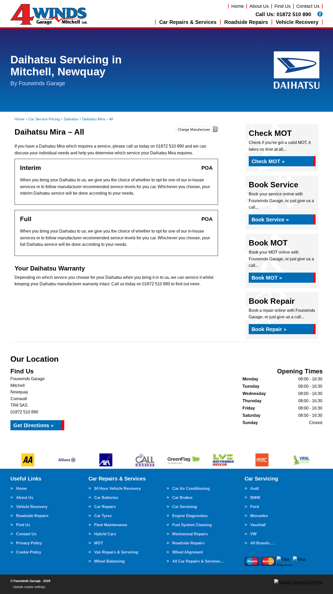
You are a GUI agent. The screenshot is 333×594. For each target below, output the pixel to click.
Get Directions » (33, 425)
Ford (254, 507)
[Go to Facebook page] (320, 14)
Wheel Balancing (109, 561)
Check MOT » (268, 161)
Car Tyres (103, 516)
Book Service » (270, 219)
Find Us (282, 6)
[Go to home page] (48, 14)
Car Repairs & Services (187, 22)
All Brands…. (262, 543)
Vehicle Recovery (297, 22)
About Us (259, 6)
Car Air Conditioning (191, 488)
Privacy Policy (29, 543)
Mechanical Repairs (190, 534)
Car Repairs (105, 507)
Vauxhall (258, 525)
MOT (98, 543)
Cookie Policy (28, 552)
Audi (254, 488)
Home (237, 6)
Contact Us (307, 6)
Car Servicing (184, 507)
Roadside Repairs (246, 22)
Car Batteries (106, 497)
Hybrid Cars (105, 534)
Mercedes (259, 516)
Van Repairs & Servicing (116, 552)
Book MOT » (267, 278)
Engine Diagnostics (190, 516)
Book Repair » (269, 329)
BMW (255, 497)
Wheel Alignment (187, 552)
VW (253, 534)
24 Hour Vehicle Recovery (117, 488)
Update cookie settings (29, 587)
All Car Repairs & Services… (198, 561)
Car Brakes (182, 497)
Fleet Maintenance (110, 525)
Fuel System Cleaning (192, 525)
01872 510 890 (283, 14)
